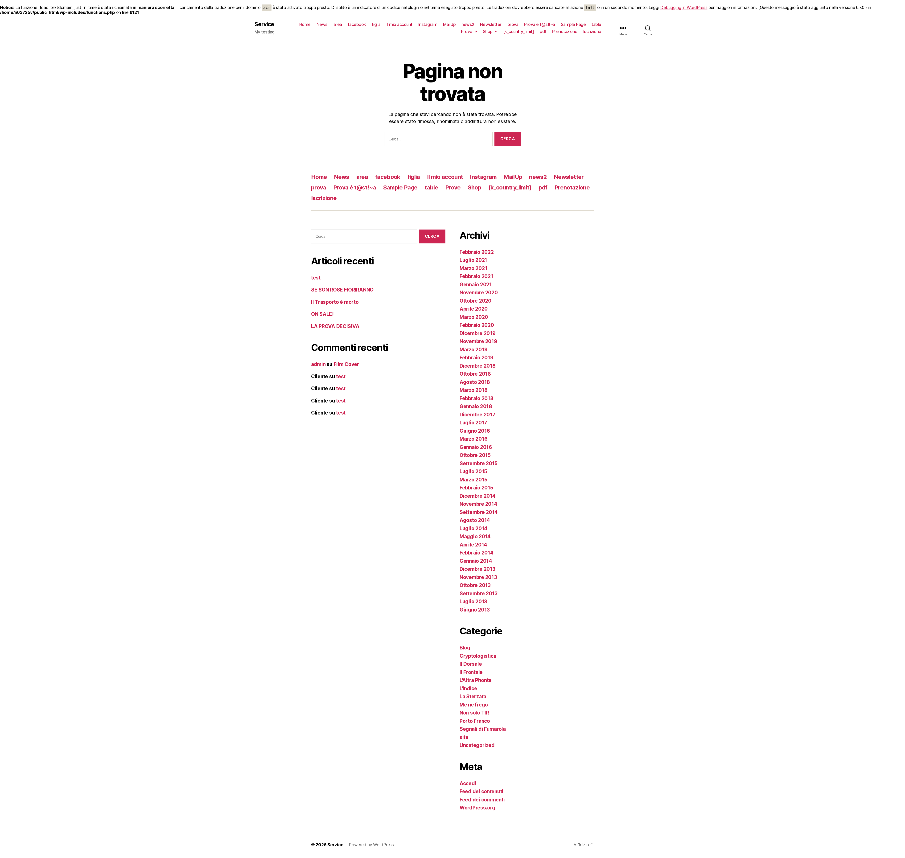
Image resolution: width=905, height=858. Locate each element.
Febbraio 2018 (477, 398)
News (322, 24)
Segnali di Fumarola (483, 729)
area (337, 24)
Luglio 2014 (473, 528)
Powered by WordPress (371, 844)
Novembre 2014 (478, 504)
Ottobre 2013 (475, 585)
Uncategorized (477, 745)
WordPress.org (477, 808)
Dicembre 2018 (478, 366)
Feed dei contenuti (481, 791)
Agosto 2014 (475, 520)
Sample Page (573, 24)
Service (264, 24)
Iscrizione (592, 31)
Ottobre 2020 (475, 301)
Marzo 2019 (473, 350)
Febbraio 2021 (476, 276)
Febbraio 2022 (477, 252)
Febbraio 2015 (476, 488)
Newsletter (491, 24)
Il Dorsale (471, 664)
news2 (467, 24)
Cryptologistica (478, 656)
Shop (488, 31)
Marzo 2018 (473, 390)
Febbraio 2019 (477, 358)
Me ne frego (474, 705)
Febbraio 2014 (477, 553)
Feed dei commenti (482, 800)
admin (318, 364)
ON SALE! (322, 314)
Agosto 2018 (475, 382)
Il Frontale (471, 672)
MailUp (449, 24)
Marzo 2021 (473, 268)
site (464, 737)
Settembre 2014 (479, 512)
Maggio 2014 (475, 536)
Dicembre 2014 (478, 496)
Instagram (427, 24)
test (316, 278)
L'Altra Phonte (476, 680)
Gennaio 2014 (476, 561)
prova (512, 24)
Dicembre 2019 (478, 333)
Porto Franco (475, 721)
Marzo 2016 (473, 439)
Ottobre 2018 (475, 374)
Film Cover (346, 364)
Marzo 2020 (474, 317)
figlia (376, 24)
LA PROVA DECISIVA (335, 326)
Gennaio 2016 (476, 447)
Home (305, 24)
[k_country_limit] (518, 31)
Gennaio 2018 (476, 406)
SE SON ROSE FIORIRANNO (342, 290)
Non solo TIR (474, 713)
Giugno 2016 (475, 431)
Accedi (468, 783)
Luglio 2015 (473, 471)
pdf (543, 31)
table (596, 24)
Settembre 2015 (479, 463)
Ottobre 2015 (475, 455)
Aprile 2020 (474, 309)
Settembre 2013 (479, 593)
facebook (357, 24)
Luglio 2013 (473, 601)
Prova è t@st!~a (539, 24)
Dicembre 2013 (477, 569)
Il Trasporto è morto (335, 302)
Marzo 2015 (473, 480)
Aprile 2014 (473, 545)
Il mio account (399, 24)
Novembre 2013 (478, 577)
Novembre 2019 (478, 341)
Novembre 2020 (479, 293)
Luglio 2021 (473, 260)
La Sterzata (473, 696)
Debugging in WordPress (683, 7)
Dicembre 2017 (477, 415)
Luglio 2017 (473, 423)
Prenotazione (564, 31)
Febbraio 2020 (477, 325)
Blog (465, 648)
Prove (466, 31)
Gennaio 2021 (476, 284)
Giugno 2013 (475, 610)
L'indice (468, 688)
